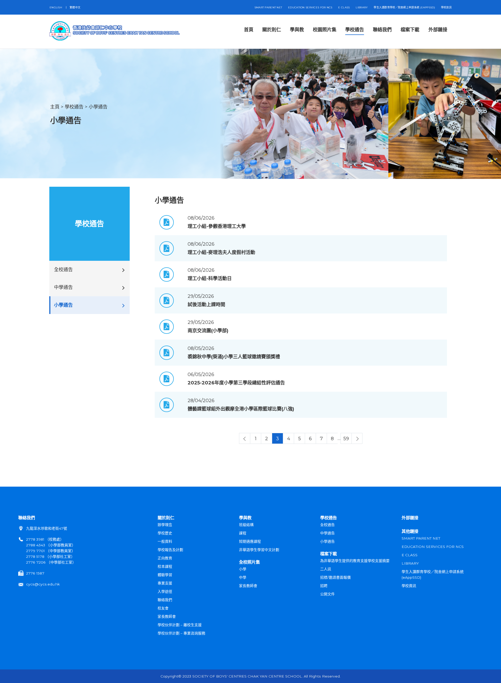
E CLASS (344, 7)
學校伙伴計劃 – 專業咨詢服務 (181, 633)
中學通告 (327, 533)
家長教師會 (167, 616)
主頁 (54, 107)
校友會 (163, 608)
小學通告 (98, 107)
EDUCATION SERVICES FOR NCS (310, 7)
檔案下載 (328, 553)
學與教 (245, 517)
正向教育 (165, 558)
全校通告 (327, 525)
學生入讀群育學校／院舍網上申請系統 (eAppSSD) (404, 7)
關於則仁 (166, 517)
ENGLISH (56, 7)
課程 (242, 533)
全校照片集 (249, 562)
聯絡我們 (26, 517)
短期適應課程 (250, 541)
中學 (242, 577)
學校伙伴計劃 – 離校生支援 (180, 625)
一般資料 (165, 541)
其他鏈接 (410, 531)
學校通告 (74, 107)
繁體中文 (75, 7)
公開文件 (327, 594)
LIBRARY (362, 7)
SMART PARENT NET (268, 7)
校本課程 (165, 566)
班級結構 (246, 525)
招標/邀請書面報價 (335, 577)
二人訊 (325, 569)
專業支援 (165, 583)
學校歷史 (165, 533)
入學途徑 (165, 591)
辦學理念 (165, 525)
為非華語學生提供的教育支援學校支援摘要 (355, 561)
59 (346, 439)
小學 (242, 569)
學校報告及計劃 (170, 550)
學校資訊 (446, 7)
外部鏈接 (410, 517)
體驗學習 (165, 575)
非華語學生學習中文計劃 (259, 550)
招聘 (323, 586)
